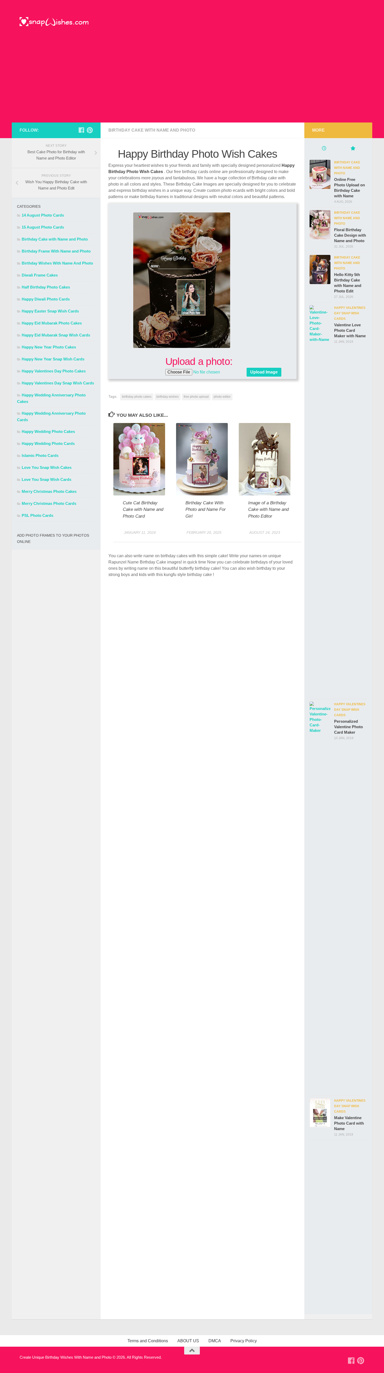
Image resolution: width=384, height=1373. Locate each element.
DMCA (214, 1341)
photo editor (222, 397)
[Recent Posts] (324, 149)
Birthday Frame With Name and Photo (56, 251)
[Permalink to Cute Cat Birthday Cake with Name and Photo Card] (139, 459)
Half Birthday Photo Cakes (46, 287)
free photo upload (196, 397)
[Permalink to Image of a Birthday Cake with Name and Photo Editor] (264, 459)
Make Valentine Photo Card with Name (349, 1123)
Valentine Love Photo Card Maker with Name (350, 330)
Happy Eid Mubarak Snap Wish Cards (56, 335)
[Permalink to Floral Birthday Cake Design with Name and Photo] (320, 224)
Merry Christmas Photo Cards (49, 503)
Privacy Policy (243, 1341)
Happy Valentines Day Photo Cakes (54, 371)
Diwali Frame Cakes (40, 275)
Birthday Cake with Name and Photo (151, 130)
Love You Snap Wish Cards (46, 479)
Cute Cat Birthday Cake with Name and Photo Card (143, 509)
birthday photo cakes (137, 397)
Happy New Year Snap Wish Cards (53, 359)
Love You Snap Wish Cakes (47, 467)
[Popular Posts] (352, 149)
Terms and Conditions (147, 1341)
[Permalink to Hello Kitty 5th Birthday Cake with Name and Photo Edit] (320, 269)
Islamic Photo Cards (40, 455)
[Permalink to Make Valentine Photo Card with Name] (320, 1112)
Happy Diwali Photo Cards (46, 299)
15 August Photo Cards (43, 227)
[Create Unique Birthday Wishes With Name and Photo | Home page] (54, 22)
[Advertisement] (192, 83)
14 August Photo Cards (43, 215)
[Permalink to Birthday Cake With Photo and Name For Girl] (202, 459)
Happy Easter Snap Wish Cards (50, 311)
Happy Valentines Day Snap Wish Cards (58, 383)
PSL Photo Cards (37, 515)
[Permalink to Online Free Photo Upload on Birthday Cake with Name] (320, 174)
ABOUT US (188, 1341)
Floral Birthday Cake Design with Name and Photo (350, 235)
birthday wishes (167, 397)
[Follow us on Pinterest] (89, 130)
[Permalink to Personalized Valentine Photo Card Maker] (320, 897)
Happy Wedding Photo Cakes (48, 431)
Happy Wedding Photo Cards (48, 443)
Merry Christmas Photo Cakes (49, 491)
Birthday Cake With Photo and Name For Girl (205, 509)
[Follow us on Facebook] (81, 130)
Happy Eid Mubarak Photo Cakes (52, 323)
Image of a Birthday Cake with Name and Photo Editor (268, 509)
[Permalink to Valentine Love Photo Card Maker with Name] (320, 500)
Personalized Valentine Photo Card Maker (348, 726)
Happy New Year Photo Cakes (49, 347)
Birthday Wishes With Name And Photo (57, 263)
